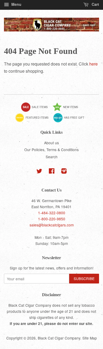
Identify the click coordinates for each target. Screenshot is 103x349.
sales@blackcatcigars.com (52, 224)
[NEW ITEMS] (67, 111)
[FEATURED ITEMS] (34, 121)
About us (51, 142)
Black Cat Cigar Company (59, 338)
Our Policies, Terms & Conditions (51, 149)
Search (52, 156)
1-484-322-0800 (51, 212)
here (93, 64)
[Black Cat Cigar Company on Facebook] (52, 171)
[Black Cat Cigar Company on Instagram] (64, 171)
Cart (95, 4)
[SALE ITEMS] (36, 111)
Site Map (89, 338)
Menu (15, 4)
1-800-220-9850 (51, 218)
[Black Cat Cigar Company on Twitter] (39, 171)
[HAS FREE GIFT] (70, 121)
